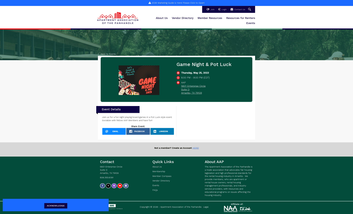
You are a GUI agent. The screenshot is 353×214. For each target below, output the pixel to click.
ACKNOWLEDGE (56, 205)
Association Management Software (110, 208)
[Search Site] (250, 9)
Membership (158, 171)
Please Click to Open (193, 3)
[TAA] (245, 209)
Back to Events (108, 54)
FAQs (155, 190)
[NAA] (231, 209)
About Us (162, 18)
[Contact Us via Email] (126, 185)
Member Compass (161, 176)
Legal (205, 207)
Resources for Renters (240, 18)
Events (250, 23)
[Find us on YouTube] (119, 185)
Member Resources (210, 18)
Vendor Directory (182, 18)
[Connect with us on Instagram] (114, 185)
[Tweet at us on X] (108, 185)
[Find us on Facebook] (102, 185)
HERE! (195, 148)
